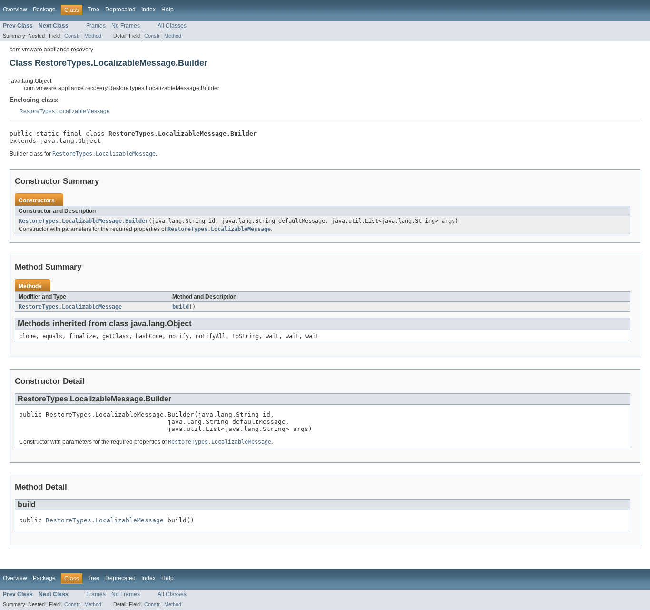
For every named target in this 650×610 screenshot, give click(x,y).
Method (92, 36)
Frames (96, 25)
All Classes (172, 25)
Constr (72, 36)
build (180, 306)
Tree (93, 9)
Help (167, 9)
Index (148, 9)
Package (44, 9)
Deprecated (120, 9)
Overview (15, 9)
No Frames (125, 25)
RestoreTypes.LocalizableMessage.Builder (83, 221)
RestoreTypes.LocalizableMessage (64, 111)
